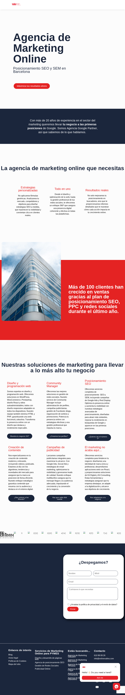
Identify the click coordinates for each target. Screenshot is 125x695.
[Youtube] (97, 687)
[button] (54, 4)
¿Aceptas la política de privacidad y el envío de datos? (93, 604)
